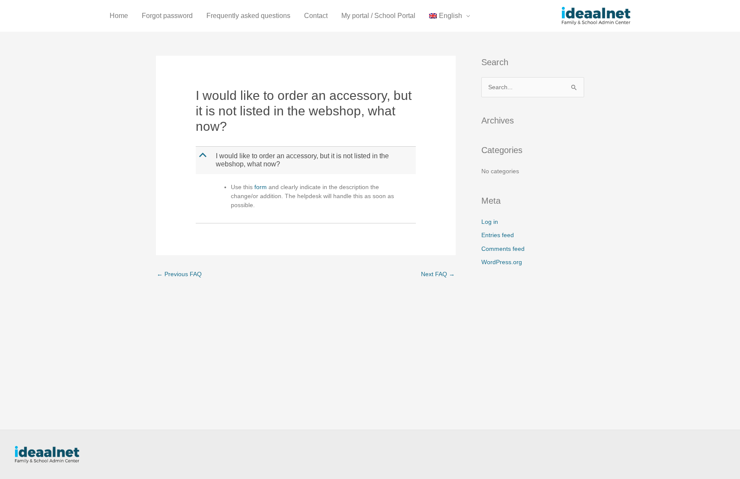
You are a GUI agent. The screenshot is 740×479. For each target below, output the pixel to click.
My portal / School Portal (378, 15)
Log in (489, 221)
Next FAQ (438, 274)
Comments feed (503, 248)
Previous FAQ (179, 274)
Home (119, 15)
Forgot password (167, 15)
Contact (316, 15)
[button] (306, 160)
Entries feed (497, 235)
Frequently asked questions (248, 15)
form (260, 187)
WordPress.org (501, 262)
